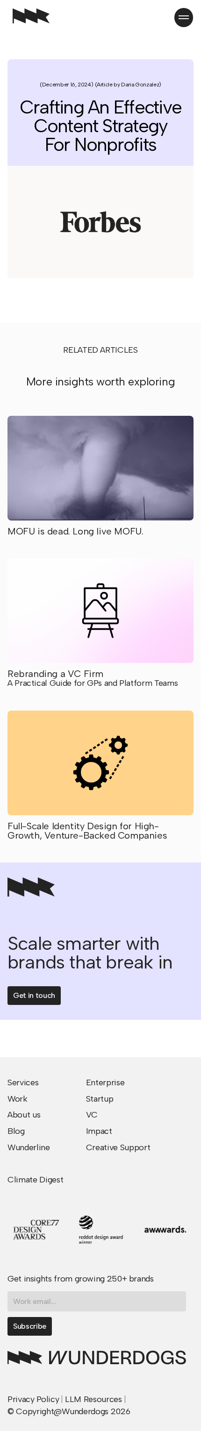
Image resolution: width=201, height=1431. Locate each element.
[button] (183, 17)
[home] (29, 17)
